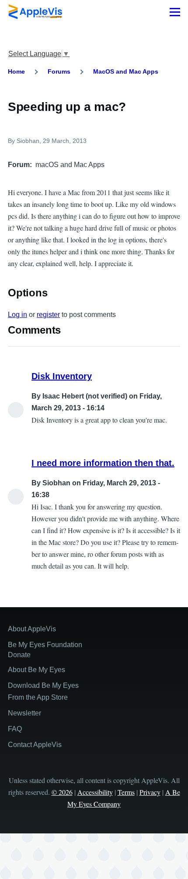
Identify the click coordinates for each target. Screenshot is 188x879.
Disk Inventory (61, 376)
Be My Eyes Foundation (45, 644)
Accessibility (95, 792)
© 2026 (62, 792)
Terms (126, 792)
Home (16, 71)
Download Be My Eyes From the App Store (43, 691)
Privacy (149, 792)
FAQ (15, 729)
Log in (17, 314)
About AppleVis (32, 629)
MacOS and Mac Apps (125, 71)
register (48, 314)
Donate (19, 654)
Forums (59, 71)
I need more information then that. (102, 463)
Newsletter (24, 713)
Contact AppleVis (35, 744)
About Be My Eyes (36, 669)
